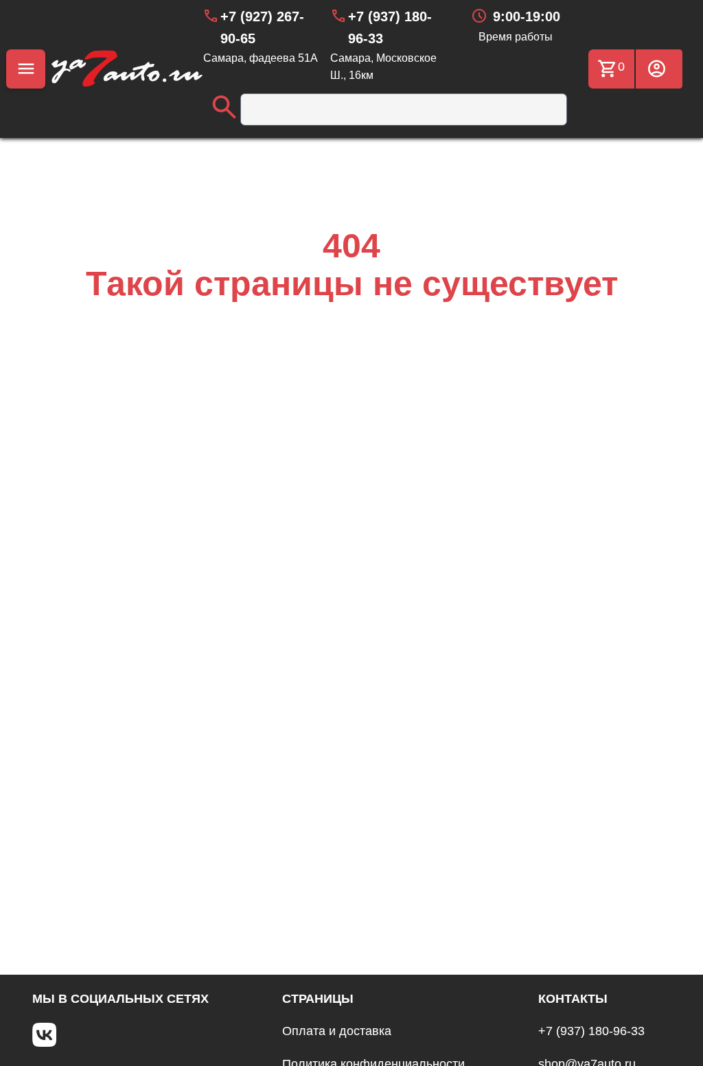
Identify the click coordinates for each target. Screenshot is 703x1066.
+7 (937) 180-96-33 (591, 1031)
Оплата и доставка (336, 1031)
